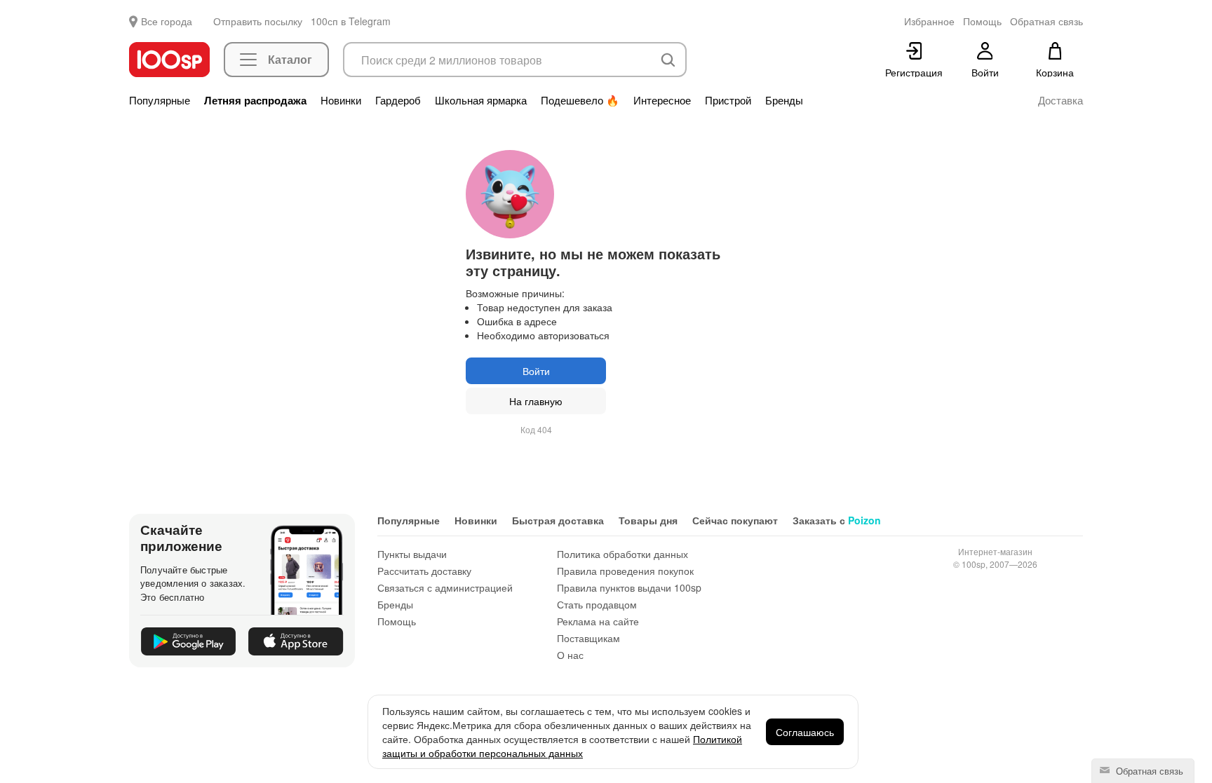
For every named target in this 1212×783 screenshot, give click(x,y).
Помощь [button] (982, 21)
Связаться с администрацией (445, 587)
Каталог (290, 59)
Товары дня (648, 520)
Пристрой (728, 100)
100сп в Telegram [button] (351, 21)
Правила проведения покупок (625, 571)
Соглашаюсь (805, 732)
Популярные (159, 100)
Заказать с (837, 520)
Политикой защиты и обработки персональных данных (562, 746)
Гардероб (398, 100)
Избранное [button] (929, 21)
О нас (570, 655)
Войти (536, 371)
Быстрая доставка (558, 520)
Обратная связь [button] (1046, 21)
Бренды (784, 100)
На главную (536, 401)
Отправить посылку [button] (257, 21)
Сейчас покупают (735, 520)
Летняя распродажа (255, 100)
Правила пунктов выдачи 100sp (629, 587)
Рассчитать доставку (424, 571)
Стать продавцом (597, 604)
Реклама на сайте (598, 621)
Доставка (1060, 100)
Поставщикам (588, 638)
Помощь (396, 621)
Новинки (341, 100)
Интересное (662, 100)
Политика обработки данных (622, 554)
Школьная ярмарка (481, 100)
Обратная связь (1148, 770)
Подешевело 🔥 (580, 100)
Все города (166, 21)
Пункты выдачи (412, 554)
